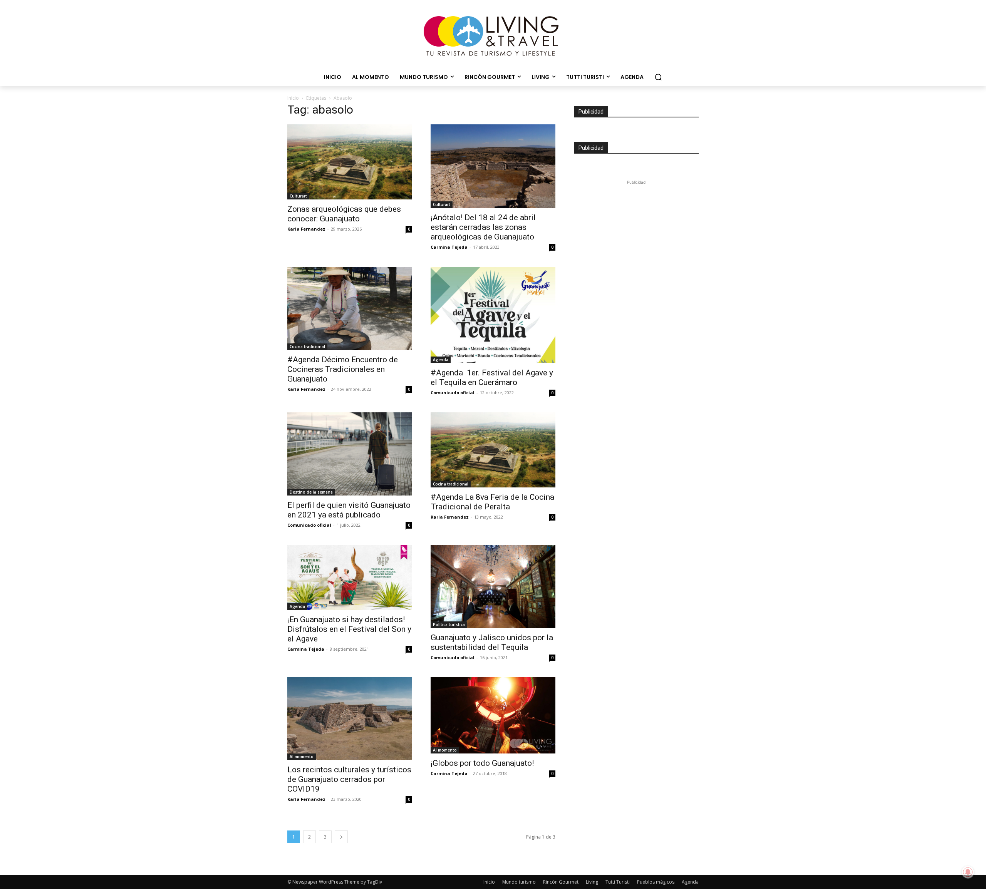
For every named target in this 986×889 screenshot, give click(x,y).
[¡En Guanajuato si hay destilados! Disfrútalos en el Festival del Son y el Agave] (349, 577)
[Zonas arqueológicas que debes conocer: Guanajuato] (349, 161)
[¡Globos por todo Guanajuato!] (493, 715)
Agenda (440, 359)
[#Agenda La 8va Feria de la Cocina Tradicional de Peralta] (493, 449)
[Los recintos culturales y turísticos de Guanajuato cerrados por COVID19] (349, 718)
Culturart (298, 196)
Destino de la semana (311, 492)
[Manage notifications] (968, 872)
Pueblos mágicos (655, 882)
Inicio (293, 98)
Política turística (449, 624)
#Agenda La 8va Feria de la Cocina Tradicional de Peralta (492, 501)
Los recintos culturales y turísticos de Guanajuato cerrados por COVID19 (349, 779)
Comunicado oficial (453, 392)
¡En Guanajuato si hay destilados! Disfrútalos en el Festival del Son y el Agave (349, 629)
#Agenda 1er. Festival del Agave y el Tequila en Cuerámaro (492, 377)
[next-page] (341, 836)
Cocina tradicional (307, 346)
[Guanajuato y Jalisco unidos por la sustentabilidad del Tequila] (493, 586)
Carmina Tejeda (449, 247)
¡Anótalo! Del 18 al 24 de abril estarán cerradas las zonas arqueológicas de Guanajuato (483, 227)
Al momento (302, 756)
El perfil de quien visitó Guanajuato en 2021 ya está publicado (349, 510)
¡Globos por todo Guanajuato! (482, 763)
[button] (658, 77)
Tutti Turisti (617, 882)
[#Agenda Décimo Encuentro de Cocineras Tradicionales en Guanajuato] (349, 308)
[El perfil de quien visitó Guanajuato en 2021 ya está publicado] (349, 454)
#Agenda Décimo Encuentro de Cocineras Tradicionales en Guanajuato (342, 369)
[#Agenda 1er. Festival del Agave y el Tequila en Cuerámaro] (493, 315)
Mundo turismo (519, 882)
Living (592, 882)
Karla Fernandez (306, 229)
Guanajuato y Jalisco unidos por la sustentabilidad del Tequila (492, 642)
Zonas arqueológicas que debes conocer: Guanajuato (344, 213)
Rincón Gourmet (561, 882)
